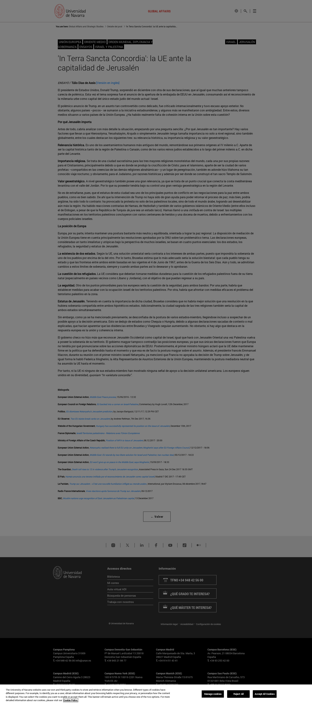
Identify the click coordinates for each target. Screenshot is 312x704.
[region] (156, 694)
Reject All (238, 694)
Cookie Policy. (71, 700)
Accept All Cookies (264, 694)
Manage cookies (213, 694)
